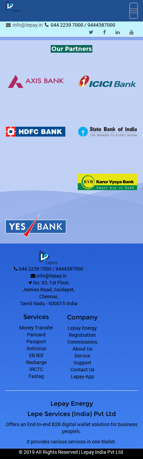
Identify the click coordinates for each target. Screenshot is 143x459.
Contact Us (82, 369)
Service (82, 355)
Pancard (36, 334)
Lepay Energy (82, 328)
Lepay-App (82, 376)
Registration (82, 335)
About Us (82, 348)
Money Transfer (36, 327)
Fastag (36, 376)
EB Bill (36, 355)
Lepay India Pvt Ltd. (102, 452)
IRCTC (36, 369)
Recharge (36, 362)
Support (82, 362)
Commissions (82, 341)
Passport (36, 341)
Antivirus (36, 348)
